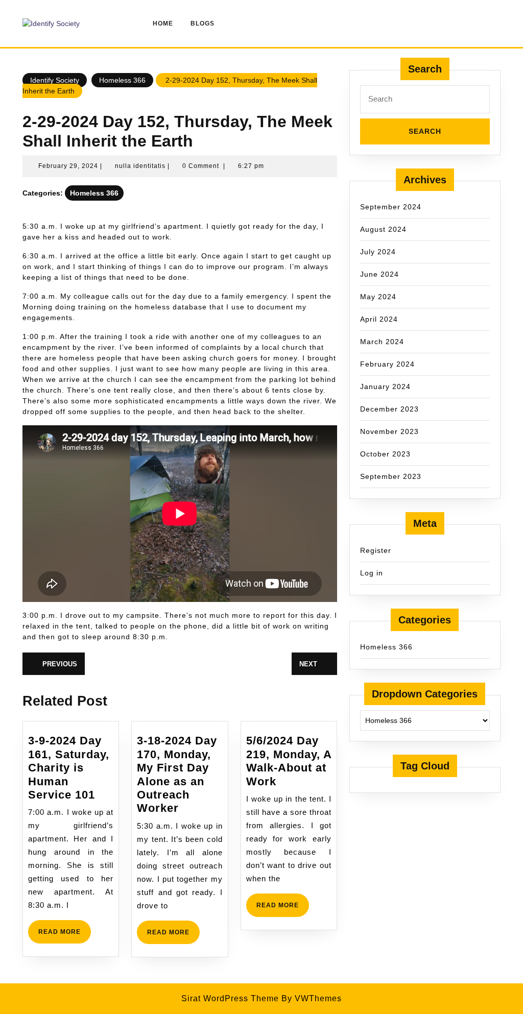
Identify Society (54, 80)
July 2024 (378, 252)
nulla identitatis (140, 166)
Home (163, 23)
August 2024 (383, 229)
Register (375, 550)
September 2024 (390, 207)
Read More (64, 936)
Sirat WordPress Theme (230, 998)
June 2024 (379, 274)
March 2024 (382, 341)
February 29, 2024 (68, 166)
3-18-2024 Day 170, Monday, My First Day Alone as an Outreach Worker (177, 774)
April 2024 (379, 319)
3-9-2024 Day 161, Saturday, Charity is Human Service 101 (68, 767)
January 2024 (385, 386)
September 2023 (390, 476)
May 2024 (378, 297)
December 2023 (389, 409)
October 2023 (385, 454)
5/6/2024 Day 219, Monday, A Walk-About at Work (288, 760)
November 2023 (389, 431)
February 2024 (387, 364)
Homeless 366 (122, 80)
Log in (371, 573)
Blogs (203, 23)
